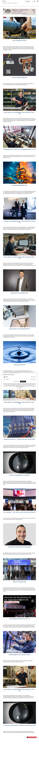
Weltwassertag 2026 (19, 364)
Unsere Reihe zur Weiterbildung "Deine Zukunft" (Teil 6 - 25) (19, 690)
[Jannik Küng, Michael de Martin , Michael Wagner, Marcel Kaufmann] (19, 209)
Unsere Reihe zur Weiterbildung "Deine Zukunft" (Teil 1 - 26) (19, 403)
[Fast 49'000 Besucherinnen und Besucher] (19, 499)
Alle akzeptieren (23, 381)
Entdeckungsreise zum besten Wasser (19, 654)
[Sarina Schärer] (19, 100)
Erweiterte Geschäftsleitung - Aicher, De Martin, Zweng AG (19, 221)
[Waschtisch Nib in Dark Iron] (19, 713)
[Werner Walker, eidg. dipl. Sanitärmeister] (19, 244)
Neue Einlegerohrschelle (19, 40)
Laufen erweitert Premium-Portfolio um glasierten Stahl (19, 725)
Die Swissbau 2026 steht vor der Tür (19, 618)
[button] (37, 1)
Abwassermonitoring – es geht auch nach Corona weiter (19, 439)
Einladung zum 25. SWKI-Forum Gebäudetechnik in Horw (19, 149)
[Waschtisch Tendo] (19, 463)
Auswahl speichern (16, 381)
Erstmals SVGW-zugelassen (19, 77)
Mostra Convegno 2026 (19, 581)
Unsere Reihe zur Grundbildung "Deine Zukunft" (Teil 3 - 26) (19, 113)
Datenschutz (19, 388)
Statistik (7, 376)
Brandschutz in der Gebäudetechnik (19, 329)
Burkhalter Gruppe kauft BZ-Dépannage (19, 547)
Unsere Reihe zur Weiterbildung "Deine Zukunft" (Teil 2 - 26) (19, 257)
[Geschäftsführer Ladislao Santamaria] (19, 280)
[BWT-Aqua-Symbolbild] (19, 642)
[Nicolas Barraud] (19, 534)
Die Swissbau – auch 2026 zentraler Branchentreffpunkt (19, 512)
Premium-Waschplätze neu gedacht (19, 475)
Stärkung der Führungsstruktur (19, 293)
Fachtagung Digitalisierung (19, 185)
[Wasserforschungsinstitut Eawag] (19, 427)
